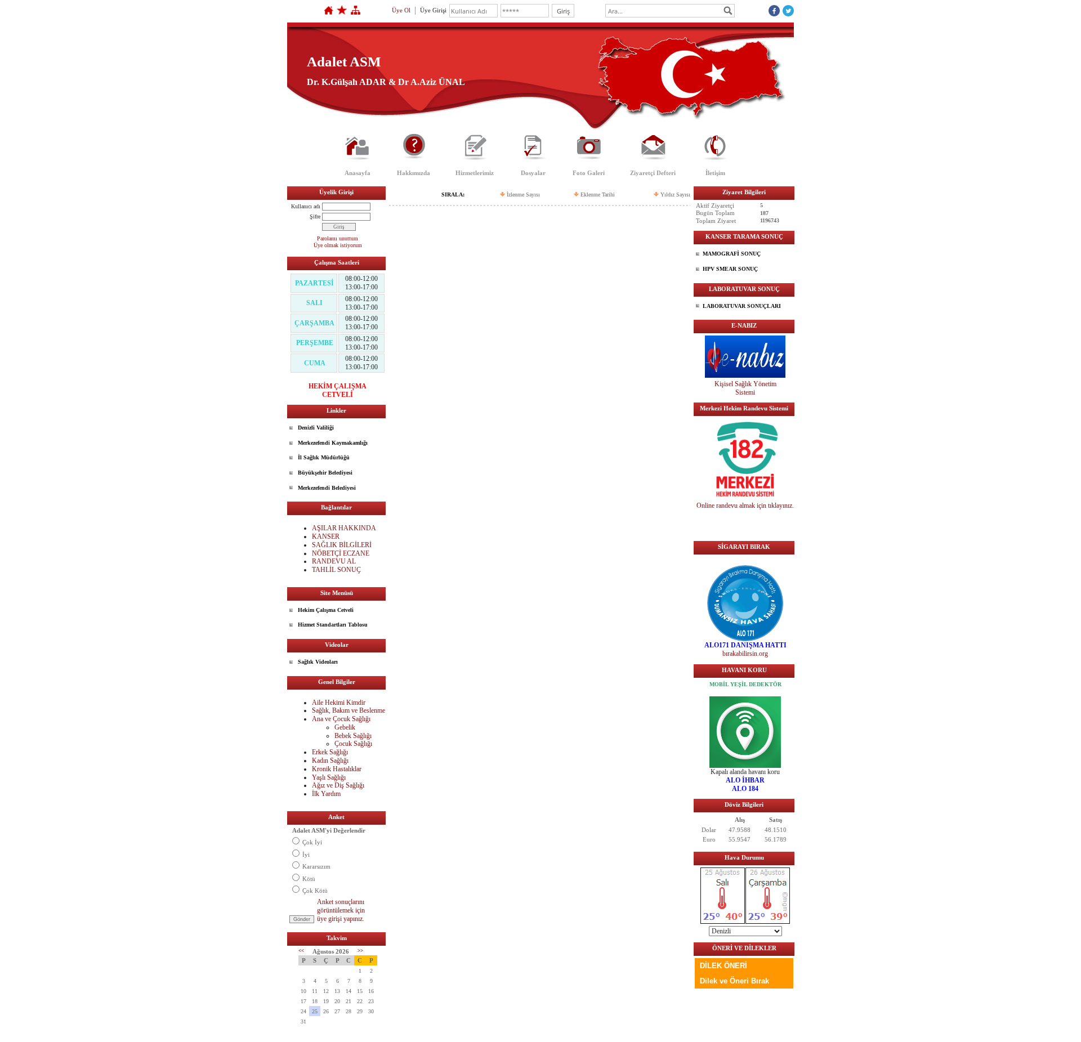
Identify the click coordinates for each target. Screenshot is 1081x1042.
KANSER (326, 536)
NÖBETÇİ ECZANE (340, 553)
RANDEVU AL (334, 561)
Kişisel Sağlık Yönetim (745, 384)
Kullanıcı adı (305, 206)
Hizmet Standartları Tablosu (333, 624)
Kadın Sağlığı (330, 760)
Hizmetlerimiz (474, 172)
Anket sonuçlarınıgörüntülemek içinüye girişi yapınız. (341, 910)
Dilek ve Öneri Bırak (734, 981)
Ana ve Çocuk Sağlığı (341, 719)
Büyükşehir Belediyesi (325, 472)
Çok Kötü (315, 890)
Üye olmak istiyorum (338, 245)
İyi (306, 854)
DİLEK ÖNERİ (723, 965)
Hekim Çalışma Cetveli (326, 610)
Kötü (308, 878)
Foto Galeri (589, 172)
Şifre (315, 216)
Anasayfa (357, 172)
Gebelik (344, 727)
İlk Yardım (326, 794)
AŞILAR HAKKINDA (344, 528)
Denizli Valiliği (316, 427)
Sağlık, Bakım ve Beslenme (348, 710)
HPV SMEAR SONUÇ (730, 269)
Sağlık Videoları (318, 662)
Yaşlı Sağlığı (329, 777)
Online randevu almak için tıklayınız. (745, 505)
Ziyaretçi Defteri (653, 172)
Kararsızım (316, 866)
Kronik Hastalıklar (336, 769)
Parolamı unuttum (337, 238)
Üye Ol (401, 10)
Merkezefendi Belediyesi (327, 488)
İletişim (715, 172)
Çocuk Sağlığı (353, 744)
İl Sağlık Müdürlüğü (324, 457)
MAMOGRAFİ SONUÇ (732, 254)
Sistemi (745, 392)
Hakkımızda (413, 172)
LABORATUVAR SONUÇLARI (742, 306)
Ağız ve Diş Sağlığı (338, 785)
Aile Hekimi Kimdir (338, 702)
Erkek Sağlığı (330, 752)
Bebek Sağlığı (353, 736)
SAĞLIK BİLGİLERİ (342, 545)
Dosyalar (533, 172)
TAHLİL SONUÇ (336, 570)
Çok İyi (312, 842)
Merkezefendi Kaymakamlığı (333, 443)
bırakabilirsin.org (745, 654)
